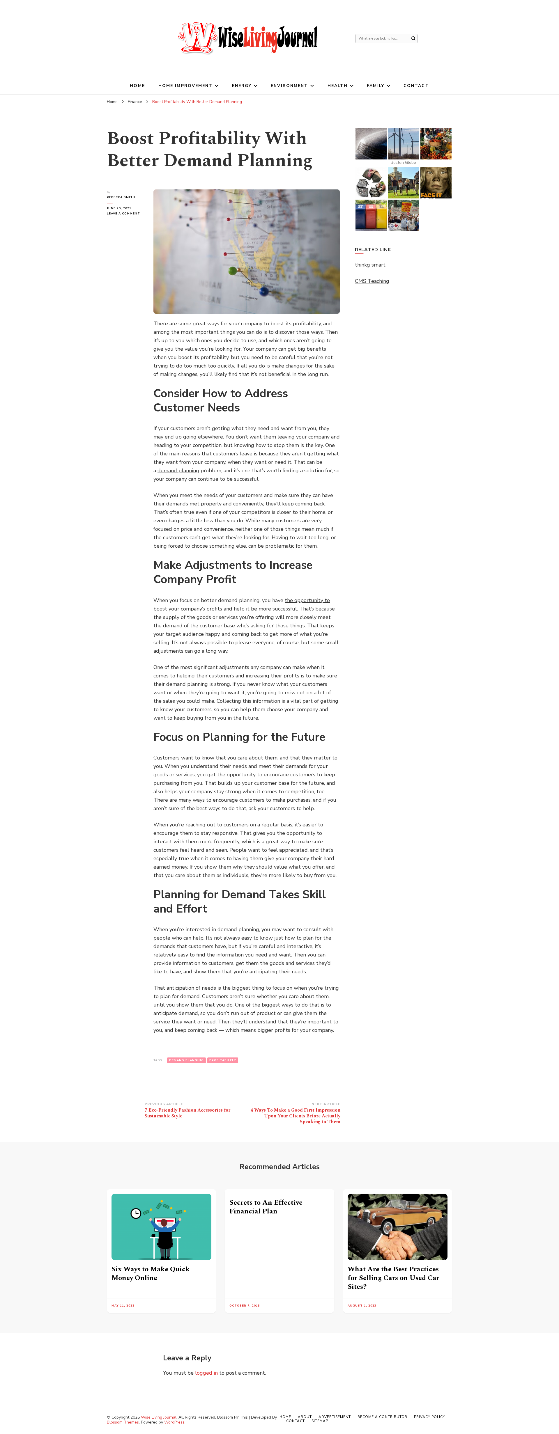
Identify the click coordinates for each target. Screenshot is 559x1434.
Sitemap (320, 1421)
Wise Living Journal (158, 1417)
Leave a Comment (126, 213)
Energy (242, 85)
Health (338, 85)
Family (375, 85)
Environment (289, 85)
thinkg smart (370, 264)
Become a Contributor (382, 1417)
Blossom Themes (123, 1422)
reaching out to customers (217, 824)
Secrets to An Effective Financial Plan (266, 1207)
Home (137, 85)
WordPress (174, 1422)
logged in (206, 1372)
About (305, 1417)
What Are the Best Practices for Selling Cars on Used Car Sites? (393, 1278)
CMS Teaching (372, 281)
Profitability (222, 1060)
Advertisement (335, 1417)
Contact (416, 85)
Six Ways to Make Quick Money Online (151, 1273)
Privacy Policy (429, 1417)
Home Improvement (185, 85)
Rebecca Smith (121, 197)
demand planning (178, 470)
